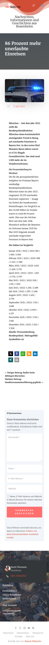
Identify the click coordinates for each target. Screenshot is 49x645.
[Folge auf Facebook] (16, 628)
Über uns (30, 636)
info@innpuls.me (11, 610)
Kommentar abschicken (24, 512)
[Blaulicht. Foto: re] (24, 101)
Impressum (8, 613)
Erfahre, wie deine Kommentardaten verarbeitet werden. (22, 534)
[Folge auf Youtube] (29, 628)
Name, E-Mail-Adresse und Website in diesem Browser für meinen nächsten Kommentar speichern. (24, 500)
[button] (10, 353)
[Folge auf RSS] (33, 628)
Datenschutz (23, 633)
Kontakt (19, 636)
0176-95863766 (18, 575)
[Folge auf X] (20, 628)
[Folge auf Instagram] (24, 628)
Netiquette (38, 633)
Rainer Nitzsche (33, 641)
